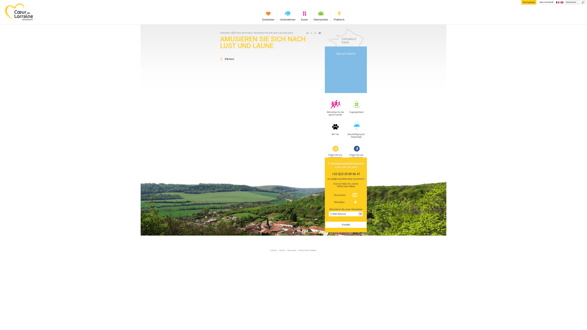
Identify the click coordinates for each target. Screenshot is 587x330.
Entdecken (268, 19)
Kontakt (346, 224)
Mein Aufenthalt (547, 2)
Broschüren (340, 195)
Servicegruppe (529, 2)
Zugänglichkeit (356, 112)
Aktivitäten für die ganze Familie (335, 113)
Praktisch (339, 19)
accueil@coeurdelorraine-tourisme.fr (345, 179)
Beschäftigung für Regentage (356, 135)
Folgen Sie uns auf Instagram (335, 156)
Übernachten (321, 19)
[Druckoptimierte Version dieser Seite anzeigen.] (321, 33)
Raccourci (292, 250)
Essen (304, 19)
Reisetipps (339, 202)
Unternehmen (287, 19)
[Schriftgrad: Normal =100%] (315, 33)
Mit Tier (335, 134)
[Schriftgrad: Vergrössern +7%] (308, 33)
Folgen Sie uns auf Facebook (356, 156)
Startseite (225, 33)
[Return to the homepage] (19, 20)
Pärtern (282, 250)
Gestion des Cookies (307, 250)
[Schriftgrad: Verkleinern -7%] (312, 33)
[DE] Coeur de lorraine (242, 33)
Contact (273, 250)
